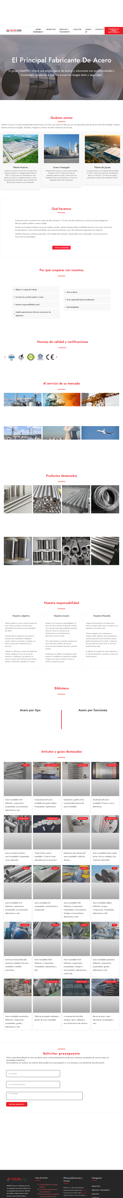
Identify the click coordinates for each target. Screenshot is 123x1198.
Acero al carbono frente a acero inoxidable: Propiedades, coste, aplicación (17, 856)
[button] (5, 357)
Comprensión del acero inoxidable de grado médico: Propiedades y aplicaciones (45, 803)
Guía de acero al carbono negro (72, 1193)
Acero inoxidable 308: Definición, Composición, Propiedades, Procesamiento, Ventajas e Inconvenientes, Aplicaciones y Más (75, 910)
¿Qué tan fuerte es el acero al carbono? (74, 1195)
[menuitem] (38, 30)
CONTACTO (99, 29)
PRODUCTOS (51, 29)
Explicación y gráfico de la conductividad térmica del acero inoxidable (74, 803)
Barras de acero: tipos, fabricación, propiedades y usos (103, 1020)
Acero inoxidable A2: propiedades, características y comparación (46, 906)
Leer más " (85, 1190)
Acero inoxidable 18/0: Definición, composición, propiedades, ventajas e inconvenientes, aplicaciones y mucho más (75, 966)
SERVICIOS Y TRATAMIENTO (64, 30)
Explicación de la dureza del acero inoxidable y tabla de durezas (74, 856)
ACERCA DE (88, 30)
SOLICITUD (77, 29)
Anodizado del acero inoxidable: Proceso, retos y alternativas (103, 803)
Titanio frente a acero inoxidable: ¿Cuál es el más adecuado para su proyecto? (45, 856)
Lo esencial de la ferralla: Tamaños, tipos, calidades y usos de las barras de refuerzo (76, 1020)
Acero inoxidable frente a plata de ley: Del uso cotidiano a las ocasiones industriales (105, 856)
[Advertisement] (57, 13)
